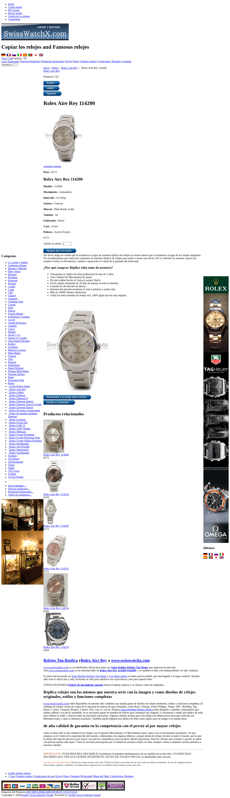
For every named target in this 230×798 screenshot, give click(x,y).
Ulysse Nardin (15, 477)
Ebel (10, 307)
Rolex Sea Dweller (19, 446)
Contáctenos (103, 61)
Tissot (11, 464)
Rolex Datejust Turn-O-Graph (24, 404)
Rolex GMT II (16, 425)
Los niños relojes (118, 676)
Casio (11, 289)
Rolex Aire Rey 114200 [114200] (118, 670)
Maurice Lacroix (17, 350)
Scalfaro (12, 455)
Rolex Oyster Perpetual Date (24, 437)
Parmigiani (14, 365)
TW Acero (13, 471)
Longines (13, 347)
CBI (10, 292)
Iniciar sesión (15, 13)
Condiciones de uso (44, 776)
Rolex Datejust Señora (20, 401)
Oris (10, 359)
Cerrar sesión (15, 7)
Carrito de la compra (19, 16)
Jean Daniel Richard (19, 341)
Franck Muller (15, 313)
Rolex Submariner (18, 449)
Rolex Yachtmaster (18, 452)
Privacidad (86, 776)
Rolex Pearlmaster (18, 443)
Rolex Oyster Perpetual (21, 434)
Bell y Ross (14, 271)
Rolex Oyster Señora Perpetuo (25, 440)
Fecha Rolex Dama (19, 386)
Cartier (11, 286)
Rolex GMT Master (19, 428)
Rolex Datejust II (18, 398)
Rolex (55, 67)
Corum (11, 304)
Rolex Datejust (16, 395)
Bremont (12, 280)
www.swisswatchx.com (130, 660)
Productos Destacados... (21, 491)
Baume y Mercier (17, 268)
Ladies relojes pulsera (19, 773)
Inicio (11, 4)
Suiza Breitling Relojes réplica (136, 709)
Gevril (11, 319)
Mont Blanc (14, 353)
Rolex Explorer (17, 419)
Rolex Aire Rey (69, 67)
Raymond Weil (16, 380)
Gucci (11, 328)
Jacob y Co (14, 335)
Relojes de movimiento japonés (85, 684)
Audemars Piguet (17, 265)
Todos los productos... (19, 494)
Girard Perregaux (17, 322)
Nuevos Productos (30, 61)
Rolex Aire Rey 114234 (56, 494)
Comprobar (14, 19)
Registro (116, 61)
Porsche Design (16, 374)
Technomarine (15, 461)
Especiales (13, 61)
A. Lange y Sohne (18, 262)
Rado (11, 377)
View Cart (6, 58)
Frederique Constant (19, 316)
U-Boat (12, 474)
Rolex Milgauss (17, 431)
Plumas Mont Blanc (18, 371)
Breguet (12, 274)
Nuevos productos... (18, 488)
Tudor (11, 468)
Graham (12, 325)
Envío (68, 61)
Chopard (12, 298)
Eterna (11, 310)
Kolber (11, 344)
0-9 (75, 792)
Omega (12, 356)
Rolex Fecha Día (17, 422)
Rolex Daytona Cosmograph (24, 410)
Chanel (12, 295)
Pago (75, 61)
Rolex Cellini (16, 392)
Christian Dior (15, 301)
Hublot (11, 331)
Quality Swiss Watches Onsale (37, 795)
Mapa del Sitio (101, 776)
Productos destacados (52, 61)
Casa (4, 61)
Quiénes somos (88, 61)
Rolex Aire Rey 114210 (56, 568)
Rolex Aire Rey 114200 (56, 454)
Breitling (12, 277)
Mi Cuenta (13, 10)
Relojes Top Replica (60, 660)
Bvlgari (12, 283)
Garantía (126, 61)
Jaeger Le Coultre (17, 338)
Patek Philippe (15, 368)
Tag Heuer (13, 458)
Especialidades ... (17, 485)
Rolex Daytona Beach (20, 407)
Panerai (12, 362)
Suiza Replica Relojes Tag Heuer (129, 667)
